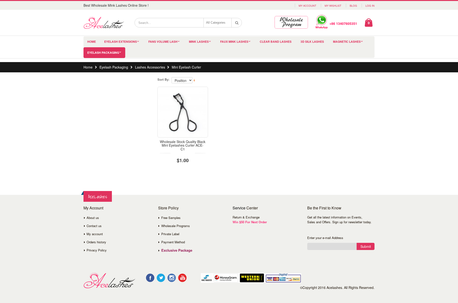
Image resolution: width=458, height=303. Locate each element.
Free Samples (171, 217)
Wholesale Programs (175, 225)
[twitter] (161, 278)
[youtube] (182, 278)
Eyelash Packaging (103, 52)
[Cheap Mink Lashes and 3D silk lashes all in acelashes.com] (103, 22)
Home (88, 67)
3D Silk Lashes (312, 41)
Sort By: (163, 79)
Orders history (96, 242)
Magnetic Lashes (347, 41)
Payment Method (173, 242)
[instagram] (171, 278)
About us (93, 217)
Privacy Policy (97, 250)
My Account (307, 5)
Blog (353, 5)
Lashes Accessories (150, 67)
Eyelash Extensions (120, 41)
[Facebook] (150, 278)
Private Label (170, 234)
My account (95, 234)
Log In (370, 5)
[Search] (237, 22)
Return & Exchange (246, 217)
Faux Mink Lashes (234, 41)
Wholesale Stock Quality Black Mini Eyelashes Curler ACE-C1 (182, 145)
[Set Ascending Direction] (194, 79)
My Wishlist (333, 5)
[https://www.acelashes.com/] (109, 280)
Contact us (94, 225)
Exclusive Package (176, 250)
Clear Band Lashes (275, 41)
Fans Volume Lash (162, 41)
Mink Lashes (199, 41)
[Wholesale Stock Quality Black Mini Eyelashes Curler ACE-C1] (182, 112)
